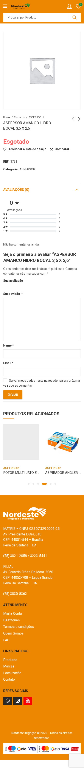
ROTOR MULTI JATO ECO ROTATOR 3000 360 (37, 473)
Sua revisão (13, 294)
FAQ (6, 640)
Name (8, 345)
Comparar (62, 149)
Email (8, 363)
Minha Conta (12, 613)
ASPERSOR (35, 117)
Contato (9, 679)
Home (6, 117)
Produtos (19, 117)
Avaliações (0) (16, 190)
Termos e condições (18, 627)
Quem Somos (13, 633)
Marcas (8, 666)
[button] (28, 484)
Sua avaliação (13, 280)
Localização (12, 673)
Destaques (11, 620)
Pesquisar (74, 17)
